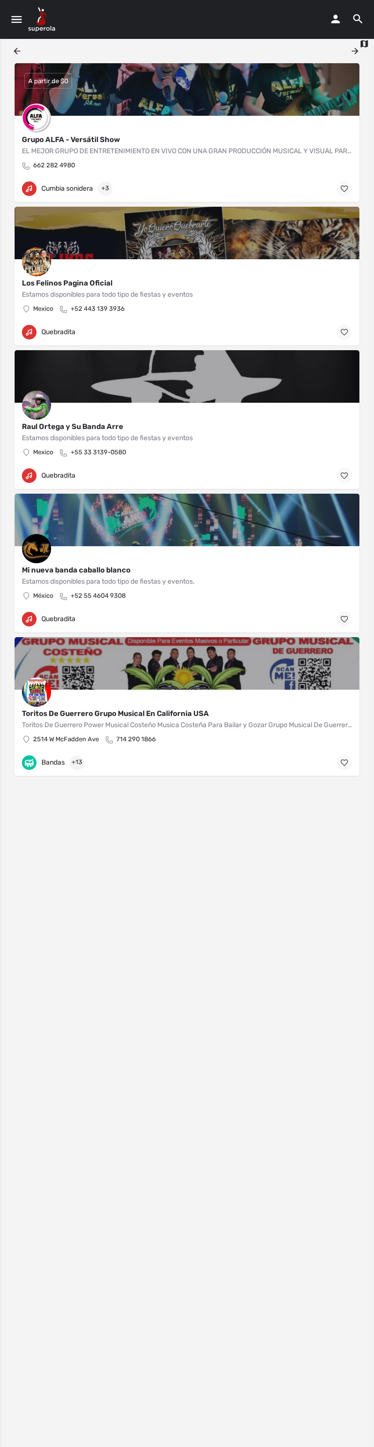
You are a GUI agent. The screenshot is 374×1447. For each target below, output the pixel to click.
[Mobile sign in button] (335, 19)
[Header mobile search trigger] (358, 19)
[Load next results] (356, 51)
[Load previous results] (18, 51)
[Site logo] (42, 19)
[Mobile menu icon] (16, 19)
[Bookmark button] (344, 189)
